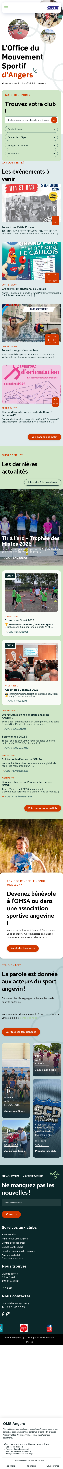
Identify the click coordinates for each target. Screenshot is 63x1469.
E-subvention (9, 1234)
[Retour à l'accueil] (53, 8)
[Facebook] (3, 1314)
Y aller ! (9, 1287)
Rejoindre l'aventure (23, 948)
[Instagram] (8, 1314)
